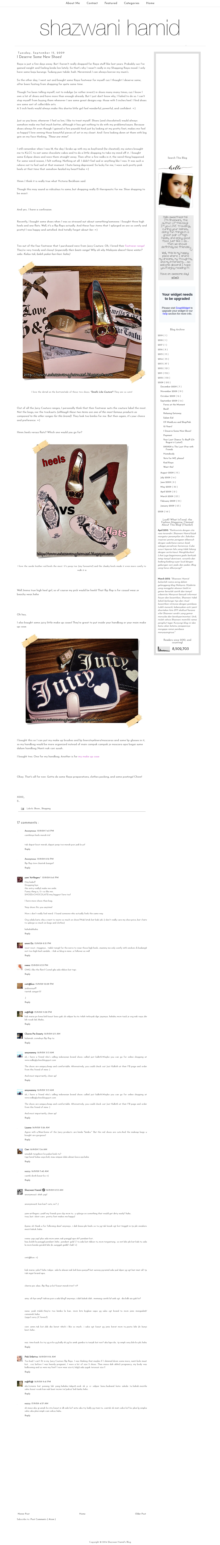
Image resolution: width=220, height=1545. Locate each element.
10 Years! (167, 426)
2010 (160, 378)
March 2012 (164, 579)
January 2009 (167, 506)
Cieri (27, 1149)
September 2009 (169, 401)
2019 (160, 335)
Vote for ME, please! (173, 458)
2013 (160, 364)
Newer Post (24, 1514)
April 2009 (166, 492)
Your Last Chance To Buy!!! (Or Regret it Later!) (179, 441)
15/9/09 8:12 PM (45, 859)
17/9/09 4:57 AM (39, 1403)
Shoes (37, 809)
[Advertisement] (82, 1488)
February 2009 (168, 501)
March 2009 (167, 496)
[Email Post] (22, 809)
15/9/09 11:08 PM (43, 1012)
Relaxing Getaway (172, 413)
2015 (160, 354)
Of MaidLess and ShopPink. (177, 422)
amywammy (30, 1053)
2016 (160, 349)
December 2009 (168, 387)
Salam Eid (168, 418)
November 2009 (169, 391)
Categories (131, 3)
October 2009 (168, 396)
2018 (160, 340)
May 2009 (166, 487)
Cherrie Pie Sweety (34, 1034)
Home (150, 3)
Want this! (168, 467)
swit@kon (29, 984)
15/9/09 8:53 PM (39, 965)
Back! (166, 409)
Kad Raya (168, 463)
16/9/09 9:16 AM (47, 1357)
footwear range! (134, 246)
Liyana (28, 1128)
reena (27, 965)
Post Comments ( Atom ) (43, 1519)
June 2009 (166, 482)
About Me (73, 3)
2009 (161, 382)
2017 (160, 345)
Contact (92, 3)
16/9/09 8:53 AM (54, 1190)
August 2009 (167, 473)
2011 (160, 373)
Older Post (140, 1514)
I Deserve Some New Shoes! (177, 431)
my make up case (88, 756)
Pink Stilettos (31, 1357)
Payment (167, 435)
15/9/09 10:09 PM (44, 984)
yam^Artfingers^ (33, 877)
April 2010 (163, 530)
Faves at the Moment (174, 405)
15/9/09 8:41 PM (50, 877)
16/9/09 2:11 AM (52, 1034)
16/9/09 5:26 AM (41, 1128)
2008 (161, 512)
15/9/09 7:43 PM (45, 831)
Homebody (168, 454)
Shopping (46, 809)
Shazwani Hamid (33, 1190)
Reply (27, 849)
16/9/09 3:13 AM (45, 1053)
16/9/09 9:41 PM (42, 1382)
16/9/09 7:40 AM (40, 1171)
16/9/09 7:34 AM (38, 1149)
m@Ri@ (29, 1012)
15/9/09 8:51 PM (42, 943)
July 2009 (165, 477)
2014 (160, 359)
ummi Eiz (29, 943)
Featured (111, 3)
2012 (160, 368)
